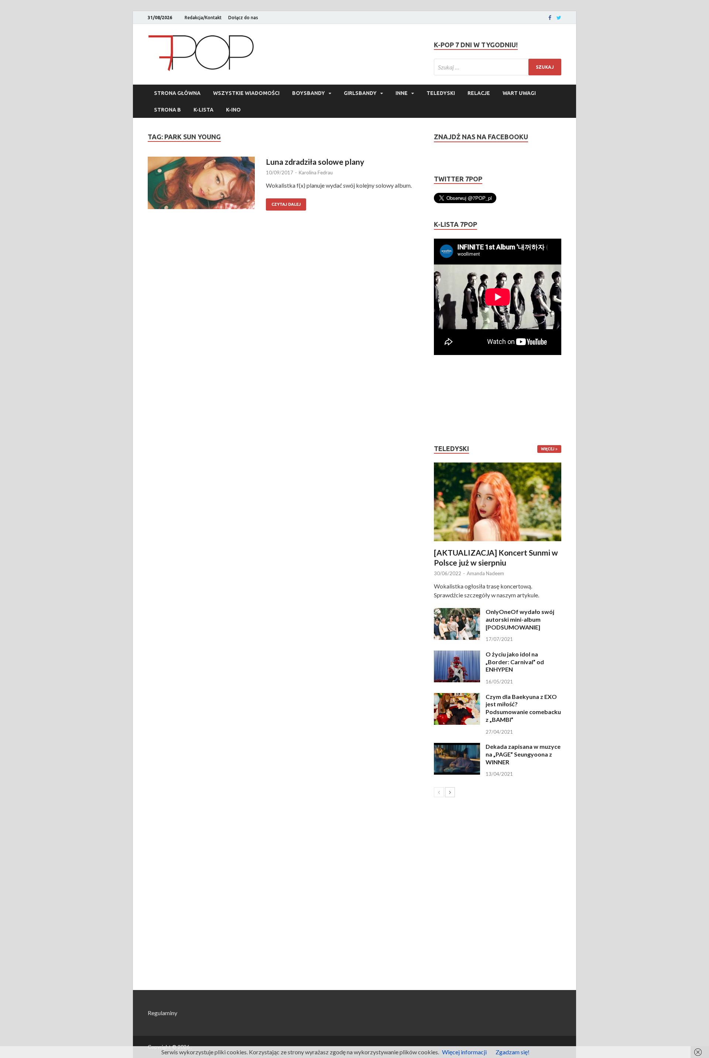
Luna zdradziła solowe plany (315, 161)
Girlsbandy (360, 93)
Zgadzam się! (513, 1051)
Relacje (478, 93)
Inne (401, 93)
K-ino (233, 110)
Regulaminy (162, 1012)
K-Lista (203, 110)
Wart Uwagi (519, 93)
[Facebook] (550, 17)
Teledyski (441, 93)
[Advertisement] (456, 399)
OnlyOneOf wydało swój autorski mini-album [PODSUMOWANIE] (520, 619)
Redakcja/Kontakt (203, 17)
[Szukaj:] (497, 67)
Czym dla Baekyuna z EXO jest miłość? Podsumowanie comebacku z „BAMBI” (523, 708)
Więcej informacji (464, 1051)
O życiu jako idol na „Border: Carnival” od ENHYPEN (515, 662)
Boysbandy (308, 93)
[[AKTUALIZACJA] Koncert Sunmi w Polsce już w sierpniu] (497, 502)
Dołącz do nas (243, 17)
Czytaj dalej (286, 204)
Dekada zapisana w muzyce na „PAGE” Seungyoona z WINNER (523, 754)
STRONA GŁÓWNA (177, 93)
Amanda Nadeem (485, 573)
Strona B (167, 110)
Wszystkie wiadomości (246, 93)
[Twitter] (559, 17)
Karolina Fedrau (316, 172)
